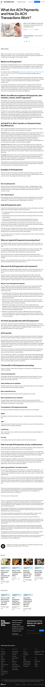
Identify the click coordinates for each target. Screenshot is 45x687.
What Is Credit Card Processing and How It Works (16, 573)
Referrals (36, 664)
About (36, 659)
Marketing (3, 661)
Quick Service (14, 653)
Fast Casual (14, 656)
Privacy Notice (24, 684)
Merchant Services (26, 664)
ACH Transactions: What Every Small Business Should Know (16, 601)
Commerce (3, 651)
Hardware (2, 674)
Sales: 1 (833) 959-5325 (39, 654)
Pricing (24, 651)
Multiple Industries (38, 35)
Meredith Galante (5, 581)
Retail (13, 659)
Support (24, 659)
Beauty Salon (14, 661)
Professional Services (16, 666)
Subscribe (41, 630)
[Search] (41, 2)
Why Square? (25, 653)
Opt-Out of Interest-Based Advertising (38, 684)
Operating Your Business (27, 595)
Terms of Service (29, 684)
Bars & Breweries (15, 658)
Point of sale (3, 653)
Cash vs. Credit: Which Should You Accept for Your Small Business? (5, 601)
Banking (2, 666)
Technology (26, 37)
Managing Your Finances (28, 35)
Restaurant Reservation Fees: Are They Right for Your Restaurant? (27, 574)
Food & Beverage (15, 651)
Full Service (14, 654)
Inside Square (15, 633)
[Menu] (43, 1)
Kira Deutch (14, 607)
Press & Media (37, 661)
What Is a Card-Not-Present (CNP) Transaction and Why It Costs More (5, 575)
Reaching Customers (17, 622)
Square (25, 29)
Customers (3, 659)
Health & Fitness (15, 664)
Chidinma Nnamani (28, 579)
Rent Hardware (26, 666)
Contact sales (30, 1)
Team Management (4, 671)
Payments (2, 654)
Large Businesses (15, 669)
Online (2, 656)
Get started (37, 1)
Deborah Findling (5, 606)
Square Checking (10, 477)
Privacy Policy (35, 633)
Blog (24, 656)
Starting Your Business (15, 595)
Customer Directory (4, 664)
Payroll (2, 669)
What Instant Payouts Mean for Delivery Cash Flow (38, 573)
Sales (24, 658)
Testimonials (25, 654)
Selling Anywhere (16, 624)
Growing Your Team (16, 631)
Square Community (26, 661)
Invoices (2, 658)
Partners (36, 666)
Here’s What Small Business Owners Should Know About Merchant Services (27, 602)
